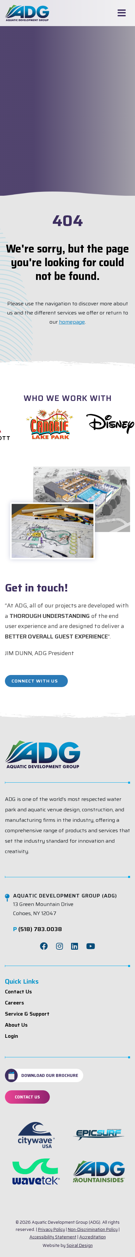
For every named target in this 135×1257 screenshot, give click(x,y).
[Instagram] (59, 946)
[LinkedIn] (74, 946)
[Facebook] (44, 946)
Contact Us (18, 992)
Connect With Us (34, 680)
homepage (72, 322)
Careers (14, 1003)
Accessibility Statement (52, 1237)
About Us (16, 1025)
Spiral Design (80, 1245)
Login (11, 1036)
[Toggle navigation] (121, 13)
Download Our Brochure (49, 1075)
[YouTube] (90, 946)
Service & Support (27, 1014)
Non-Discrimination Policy (93, 1229)
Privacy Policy (51, 1229)
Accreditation (92, 1237)
